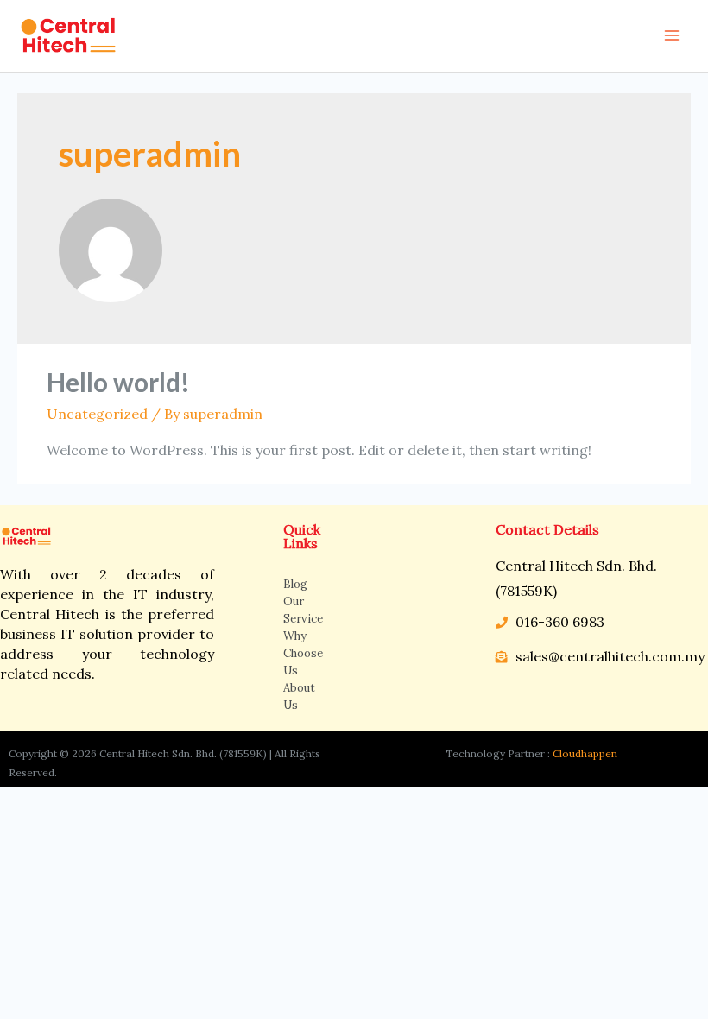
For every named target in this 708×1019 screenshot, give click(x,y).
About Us (299, 696)
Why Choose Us (303, 653)
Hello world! (118, 381)
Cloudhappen (585, 753)
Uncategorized (97, 413)
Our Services (303, 610)
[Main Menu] (672, 35)
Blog (295, 584)
